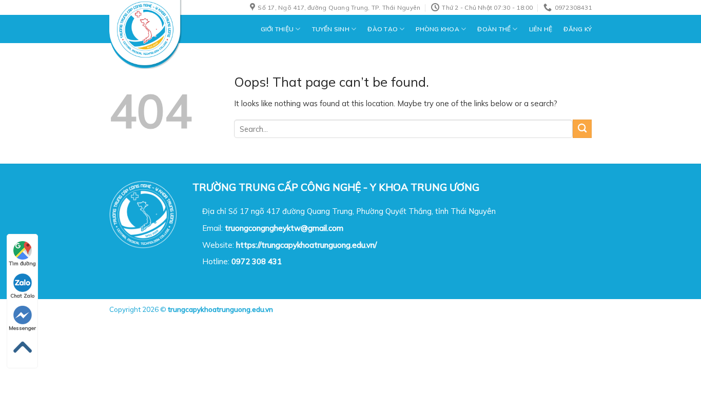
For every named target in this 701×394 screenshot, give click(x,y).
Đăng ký (577, 29)
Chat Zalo (22, 295)
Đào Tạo (382, 29)
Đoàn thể (494, 29)
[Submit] (582, 129)
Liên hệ (541, 29)
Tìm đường (22, 263)
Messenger (22, 328)
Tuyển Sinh (330, 29)
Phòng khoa (437, 29)
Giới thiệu (277, 29)
